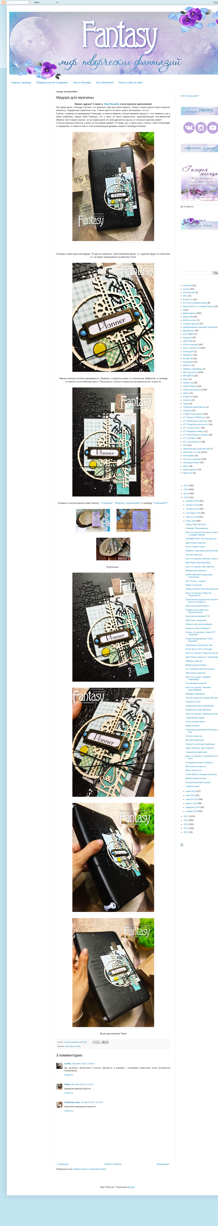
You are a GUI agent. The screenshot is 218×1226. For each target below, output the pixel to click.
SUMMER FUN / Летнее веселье (201, 539)
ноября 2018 (192, 505)
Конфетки (188, 358)
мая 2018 (191, 795)
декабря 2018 (193, 501)
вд (184, 310)
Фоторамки (188, 455)
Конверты (188, 355)
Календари (188, 351)
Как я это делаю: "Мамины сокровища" (198, 678)
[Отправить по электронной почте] (94, 1042)
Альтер (186, 289)
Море (185, 379)
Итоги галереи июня (195, 721)
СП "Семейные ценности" (195, 424)
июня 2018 (191, 791)
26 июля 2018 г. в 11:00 (82, 1084)
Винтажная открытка (196, 766)
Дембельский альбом (196, 665)
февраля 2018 (193, 807)
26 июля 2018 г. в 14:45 (92, 1102)
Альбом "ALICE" (193, 702)
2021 (186, 485)
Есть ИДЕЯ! (188, 334)
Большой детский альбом (198, 782)
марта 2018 (192, 803)
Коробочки (188, 362)
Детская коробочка (195, 740)
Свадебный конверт (195, 718)
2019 (186, 493)
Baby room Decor (194, 770)
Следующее (63, 1164)
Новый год (188, 383)
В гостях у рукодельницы (195, 303)
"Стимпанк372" (160, 503)
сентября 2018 (193, 513)
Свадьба (187, 410)
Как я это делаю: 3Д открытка (200, 566)
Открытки (187, 396)
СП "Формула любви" (193, 431)
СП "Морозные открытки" (195, 421)
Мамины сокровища (192, 369)
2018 (186, 497)
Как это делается (191, 348)
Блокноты (188, 299)
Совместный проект (193, 414)
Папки (186, 403)
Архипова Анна (72, 1102)
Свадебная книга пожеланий (200, 706)
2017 (186, 816)
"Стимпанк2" (106, 503)
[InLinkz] (182, 844)
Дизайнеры (188, 330)
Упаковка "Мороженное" (197, 528)
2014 (186, 828)
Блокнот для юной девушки (199, 624)
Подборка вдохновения (194, 407)
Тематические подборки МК (196, 449)
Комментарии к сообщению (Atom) (89, 1169)
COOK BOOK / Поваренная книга (201, 774)
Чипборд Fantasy (191, 462)
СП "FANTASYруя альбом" (195, 435)
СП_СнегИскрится (192, 442)
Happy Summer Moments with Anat (202, 589)
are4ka (67, 1063)
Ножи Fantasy (189, 386)
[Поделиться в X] (100, 1042)
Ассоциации (189, 292)
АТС (185, 296)
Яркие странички (194, 585)
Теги (185, 445)
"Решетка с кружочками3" (127, 503)
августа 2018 (192, 517)
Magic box (188, 473)
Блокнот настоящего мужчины (200, 744)
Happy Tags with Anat (196, 524)
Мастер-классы (190, 372)
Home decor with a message (199, 649)
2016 (186, 820)
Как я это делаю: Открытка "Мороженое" (198, 594)
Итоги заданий (190, 344)
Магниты (187, 365)
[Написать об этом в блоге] (97, 1042)
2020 (186, 489)
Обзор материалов (192, 390)
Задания (187, 337)
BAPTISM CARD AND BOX (198, 563)
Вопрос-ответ (189, 320)
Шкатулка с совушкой (196, 620)
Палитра (187, 400)
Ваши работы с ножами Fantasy (198, 306)
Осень (186, 393)
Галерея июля (192, 786)
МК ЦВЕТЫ (188, 376)
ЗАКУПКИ (187, 341)
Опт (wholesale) (105, 82)
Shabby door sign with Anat (198, 710)
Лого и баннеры (82, 82)
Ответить (68, 1075)
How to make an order (131, 82)
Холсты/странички (192, 459)
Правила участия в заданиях (52, 82)
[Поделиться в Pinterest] (107, 1042)
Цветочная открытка (196, 543)
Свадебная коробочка (196, 752)
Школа (186, 466)
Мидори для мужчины (196, 570)
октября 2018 (193, 509)
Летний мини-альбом (196, 683)
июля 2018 (191, 521)
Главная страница (21, 82)
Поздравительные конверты (199, 762)
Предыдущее (163, 1164)
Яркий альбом (192, 726)
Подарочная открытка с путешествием (197, 611)
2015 (186, 824)
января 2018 (192, 811)
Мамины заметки (194, 661)
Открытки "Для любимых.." (198, 628)
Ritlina (67, 1084)
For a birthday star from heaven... (201, 669)
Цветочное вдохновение (197, 606)
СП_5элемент (190, 438)
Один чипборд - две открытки (200, 748)
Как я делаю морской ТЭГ (198, 616)
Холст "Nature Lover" (195, 547)
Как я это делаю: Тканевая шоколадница (198, 688)
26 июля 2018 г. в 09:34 (83, 1063)
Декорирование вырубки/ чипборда (200, 327)
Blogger (131, 1187)
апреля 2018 (192, 799)
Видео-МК (188, 317)
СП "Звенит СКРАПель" (194, 417)
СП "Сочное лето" (191, 428)
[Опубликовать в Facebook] (104, 1042)
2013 (186, 832)
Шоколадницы (190, 469)
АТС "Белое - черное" (196, 581)
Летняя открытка (194, 555)
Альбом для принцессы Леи (199, 645)
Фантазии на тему (73, 1046)
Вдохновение (189, 313)
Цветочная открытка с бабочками (202, 657)
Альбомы (187, 285)
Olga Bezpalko (111, 104)
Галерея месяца (191, 324)
